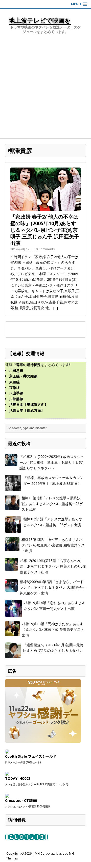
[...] (55, 307)
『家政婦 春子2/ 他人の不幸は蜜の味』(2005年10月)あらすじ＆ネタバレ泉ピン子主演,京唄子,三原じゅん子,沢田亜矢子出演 (44, 229)
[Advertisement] (45, 90)
